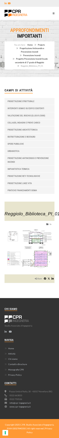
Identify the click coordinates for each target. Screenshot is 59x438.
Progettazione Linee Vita (20, 183)
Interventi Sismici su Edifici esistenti (26, 108)
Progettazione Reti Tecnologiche (24, 176)
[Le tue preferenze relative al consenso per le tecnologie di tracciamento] (5, 433)
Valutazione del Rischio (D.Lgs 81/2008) (26, 115)
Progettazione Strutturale (21, 101)
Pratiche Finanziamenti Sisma (22, 190)
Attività (11, 353)
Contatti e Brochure (17, 364)
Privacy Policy (15, 375)
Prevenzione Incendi (32, 55)
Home (30, 45)
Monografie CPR (16, 369)
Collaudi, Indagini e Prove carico (24, 122)
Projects (41, 45)
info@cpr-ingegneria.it (20, 403)
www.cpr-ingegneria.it (20, 406)
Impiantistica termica (18, 169)
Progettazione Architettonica (23, 129)
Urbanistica (13, 151)
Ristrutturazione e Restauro (21, 137)
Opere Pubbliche (16, 144)
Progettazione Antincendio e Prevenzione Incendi (28, 160)
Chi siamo (13, 359)
